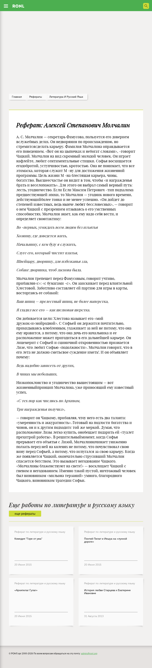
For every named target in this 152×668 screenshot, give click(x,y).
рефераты (35, 96)
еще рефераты (25, 513)
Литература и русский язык (66, 96)
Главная (17, 96)
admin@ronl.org (89, 653)
